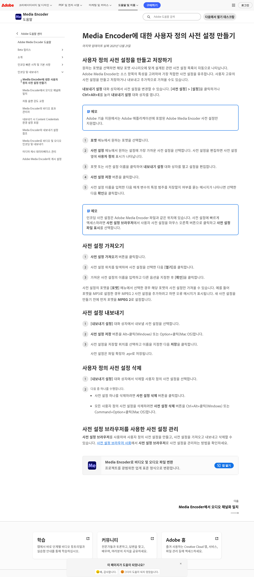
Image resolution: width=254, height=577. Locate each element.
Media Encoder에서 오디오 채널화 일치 (41, 91)
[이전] (121, 510)
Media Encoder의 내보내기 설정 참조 (40, 131)
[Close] (181, 564)
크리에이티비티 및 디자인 (34, 5)
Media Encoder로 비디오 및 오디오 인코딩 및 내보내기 (41, 142)
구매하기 (152, 5)
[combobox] (172, 16)
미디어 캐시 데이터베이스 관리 (39, 151)
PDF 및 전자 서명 (69, 5)
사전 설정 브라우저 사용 (114, 442)
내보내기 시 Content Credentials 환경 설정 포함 (40, 120)
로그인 (245, 5)
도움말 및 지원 (126, 5)
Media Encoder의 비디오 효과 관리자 (39, 110)
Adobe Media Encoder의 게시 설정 (42, 159)
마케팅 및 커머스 (99, 5)
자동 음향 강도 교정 (33, 101)
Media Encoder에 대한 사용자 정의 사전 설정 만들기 (40, 81)
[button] (234, 5)
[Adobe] (7, 5)
